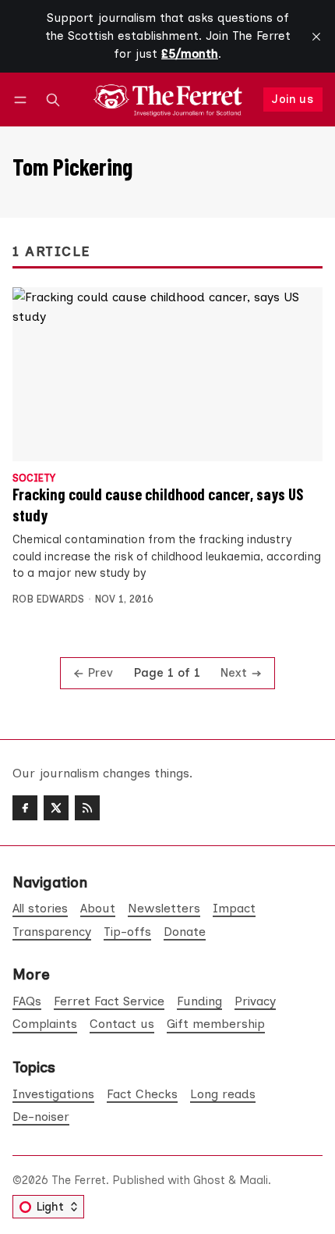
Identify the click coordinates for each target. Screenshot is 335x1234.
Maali (253, 1180)
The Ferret (78, 1180)
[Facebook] (24, 807)
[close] (316, 36)
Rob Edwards (48, 599)
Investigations (53, 1093)
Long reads (223, 1093)
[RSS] (87, 807)
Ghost (209, 1180)
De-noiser (40, 1116)
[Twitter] (56, 807)
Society (33, 479)
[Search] (53, 99)
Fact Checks (142, 1093)
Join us (292, 99)
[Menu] (23, 99)
